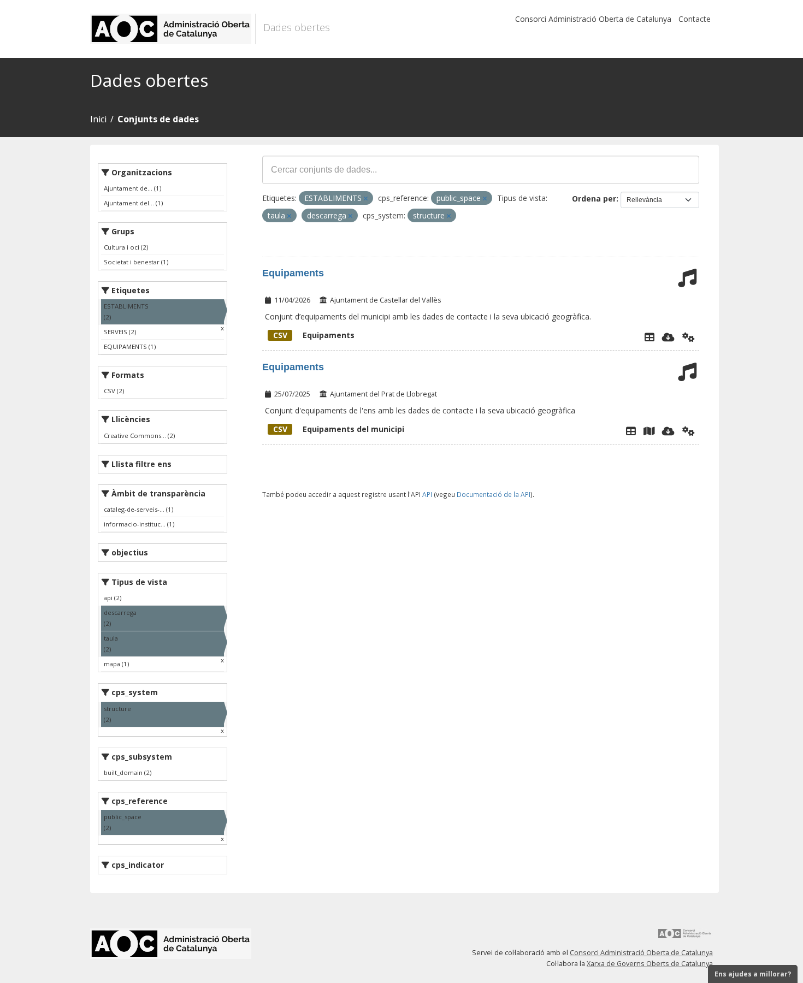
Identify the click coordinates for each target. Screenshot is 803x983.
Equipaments (293, 273)
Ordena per (594, 198)
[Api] (688, 337)
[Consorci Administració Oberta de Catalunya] (685, 937)
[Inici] (173, 29)
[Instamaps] (648, 431)
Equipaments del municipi (338, 429)
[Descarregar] (668, 337)
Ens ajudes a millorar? (753, 974)
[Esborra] (366, 198)
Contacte (694, 19)
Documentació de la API (493, 494)
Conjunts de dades (158, 119)
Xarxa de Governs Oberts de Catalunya (650, 963)
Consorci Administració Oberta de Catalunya (593, 19)
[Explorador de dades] (649, 337)
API (427, 494)
